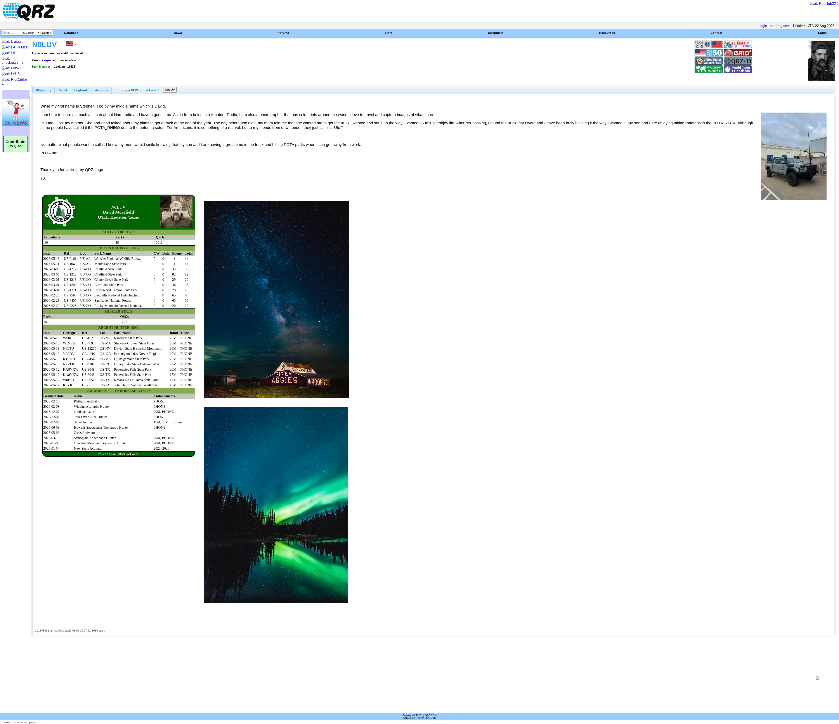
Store (388, 32)
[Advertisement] (419, 678)
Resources (607, 32)
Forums (283, 32)
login (763, 26)
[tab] (44, 90)
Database (71, 32)
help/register (779, 26)
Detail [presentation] (63, 90)
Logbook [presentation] (81, 90)
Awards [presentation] (101, 90)
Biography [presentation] (43, 90)
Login (822, 32)
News (178, 32)
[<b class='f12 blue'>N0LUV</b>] (821, 80)
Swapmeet (495, 32)
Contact (716, 32)
